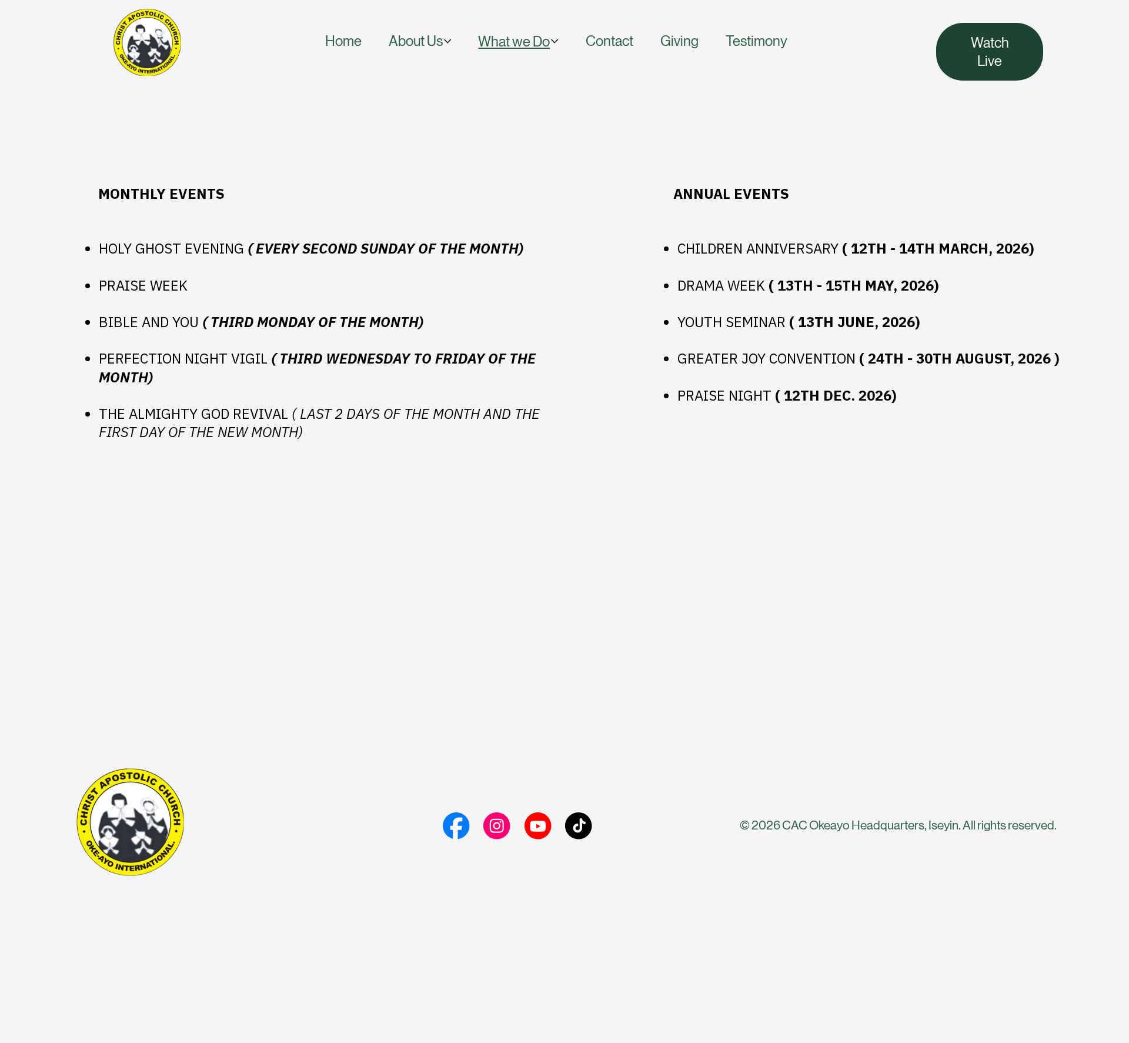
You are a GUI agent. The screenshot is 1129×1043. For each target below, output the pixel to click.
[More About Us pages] (447, 41)
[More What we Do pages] (554, 41)
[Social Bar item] (456, 825)
